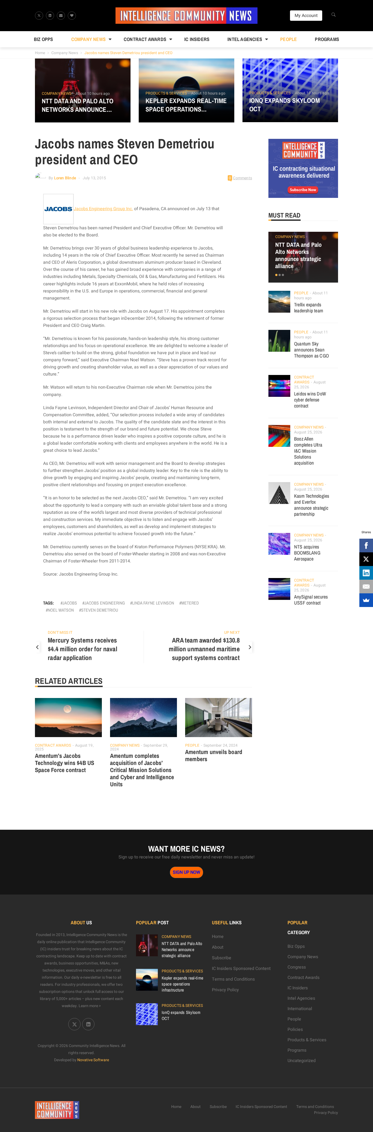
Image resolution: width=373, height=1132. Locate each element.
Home (40, 53)
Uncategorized (302, 1060)
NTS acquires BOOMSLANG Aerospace (307, 552)
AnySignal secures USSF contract (311, 599)
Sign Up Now (186, 872)
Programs (327, 39)
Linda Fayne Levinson (153, 603)
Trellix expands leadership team (308, 307)
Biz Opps (43, 39)
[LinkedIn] (366, 573)
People (288, 39)
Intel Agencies (244, 39)
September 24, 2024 (220, 745)
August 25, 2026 (308, 432)
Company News (88, 39)
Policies (295, 1029)
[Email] (366, 586)
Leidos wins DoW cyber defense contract (310, 399)
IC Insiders (196, 39)
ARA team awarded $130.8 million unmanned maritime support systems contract (204, 649)
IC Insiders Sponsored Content (241, 968)
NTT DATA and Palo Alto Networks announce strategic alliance (78, 105)
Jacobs (70, 603)
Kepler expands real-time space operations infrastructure (186, 104)
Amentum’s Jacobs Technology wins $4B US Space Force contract (64, 763)
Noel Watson (61, 610)
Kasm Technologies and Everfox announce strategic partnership (311, 504)
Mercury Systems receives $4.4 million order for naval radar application (82, 649)
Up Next (232, 632)
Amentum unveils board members (213, 755)
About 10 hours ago (93, 93)
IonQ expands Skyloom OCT (284, 104)
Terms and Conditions (233, 979)
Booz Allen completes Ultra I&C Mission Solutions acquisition (308, 450)
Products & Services (166, 93)
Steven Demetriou (99, 610)
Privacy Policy (225, 990)
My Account (306, 15)
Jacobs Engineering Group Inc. (103, 209)
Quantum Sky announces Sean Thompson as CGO (311, 349)
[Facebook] (366, 545)
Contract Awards (145, 39)
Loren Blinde (65, 178)
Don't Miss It (60, 632)
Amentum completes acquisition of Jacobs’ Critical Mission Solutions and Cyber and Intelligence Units (142, 770)
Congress (297, 967)
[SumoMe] (366, 600)
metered (190, 603)
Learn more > (90, 1006)
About (217, 947)
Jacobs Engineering (104, 603)
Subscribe (221, 958)
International (300, 1008)
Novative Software (93, 1060)
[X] (366, 559)
